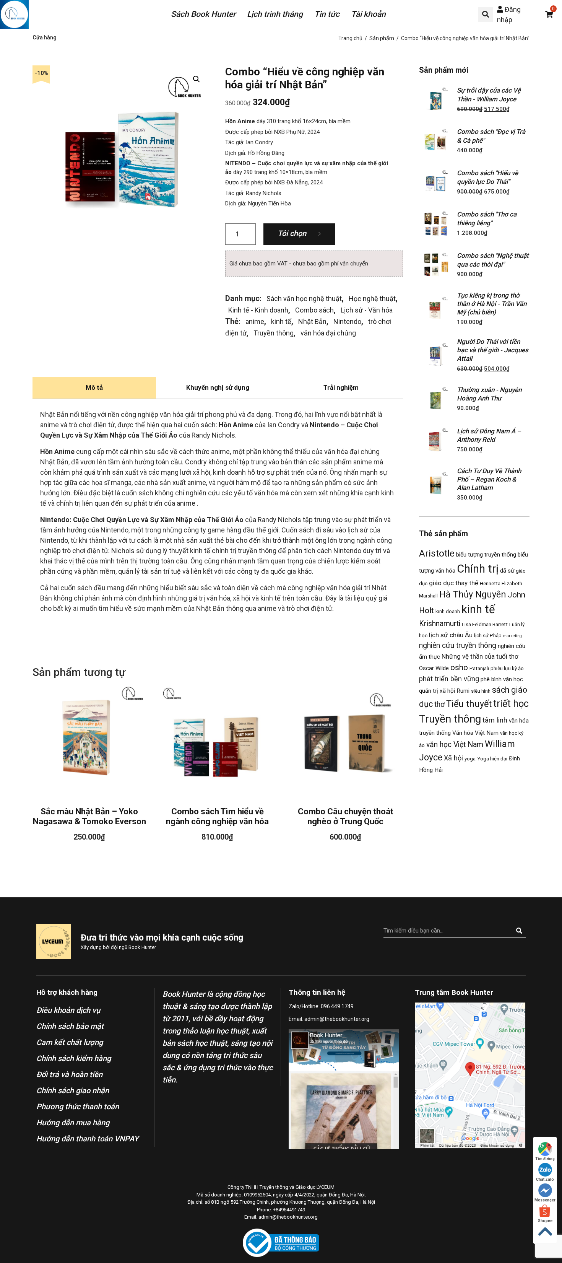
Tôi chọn (292, 233)
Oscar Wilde (434, 668)
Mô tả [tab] (94, 387)
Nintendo (347, 321)
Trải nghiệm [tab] (341, 387)
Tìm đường (545, 1159)
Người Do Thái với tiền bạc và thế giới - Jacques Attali (492, 350)
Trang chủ (350, 38)
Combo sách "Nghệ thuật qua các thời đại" (493, 260)
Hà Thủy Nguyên (472, 594)
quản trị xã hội (437, 690)
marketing (512, 635)
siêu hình (481, 691)
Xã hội (453, 758)
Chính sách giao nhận (72, 1090)
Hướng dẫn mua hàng (72, 1122)
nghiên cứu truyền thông (457, 645)
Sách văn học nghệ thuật (304, 299)
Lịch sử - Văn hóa (367, 310)
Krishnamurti (439, 623)
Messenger (545, 1200)
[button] (485, 14)
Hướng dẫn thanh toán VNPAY (87, 1138)
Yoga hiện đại (492, 759)
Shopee (545, 1221)
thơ (439, 704)
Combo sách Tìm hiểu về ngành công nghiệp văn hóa (217, 816)
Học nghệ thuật (372, 299)
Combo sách (314, 310)
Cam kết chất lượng (69, 1042)
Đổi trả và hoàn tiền (69, 1074)
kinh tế (281, 321)
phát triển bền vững (449, 679)
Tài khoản (368, 14)
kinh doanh (447, 611)
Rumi (462, 690)
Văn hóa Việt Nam (475, 732)
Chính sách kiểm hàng (73, 1058)
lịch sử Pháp (488, 635)
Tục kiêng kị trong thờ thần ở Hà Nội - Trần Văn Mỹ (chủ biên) (491, 303)
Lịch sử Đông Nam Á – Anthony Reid (489, 435)
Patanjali (479, 668)
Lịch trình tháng (275, 14)
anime (254, 321)
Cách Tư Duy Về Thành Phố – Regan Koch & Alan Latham (489, 479)
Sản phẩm (381, 38)
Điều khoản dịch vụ (68, 1010)
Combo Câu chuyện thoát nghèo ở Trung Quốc (345, 816)
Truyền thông (273, 333)
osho (459, 667)
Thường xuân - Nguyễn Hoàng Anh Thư (489, 394)
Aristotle (437, 553)
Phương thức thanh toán (77, 1106)
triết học (511, 703)
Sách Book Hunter (203, 14)
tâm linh (494, 720)
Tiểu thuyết (469, 703)
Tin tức (326, 14)
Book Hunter (142, 947)
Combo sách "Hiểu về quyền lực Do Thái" (487, 177)
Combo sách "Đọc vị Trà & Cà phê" (491, 136)
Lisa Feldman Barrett (485, 624)
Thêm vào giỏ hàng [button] (89, 734)
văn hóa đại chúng (328, 333)
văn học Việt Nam (454, 744)
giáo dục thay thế (453, 583)
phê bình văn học (502, 679)
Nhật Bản (312, 321)
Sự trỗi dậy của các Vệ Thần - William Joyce (489, 94)
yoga (470, 759)
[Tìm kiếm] (519, 930)
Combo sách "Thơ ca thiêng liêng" (487, 218)
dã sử (507, 570)
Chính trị (478, 568)
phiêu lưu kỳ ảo (507, 668)
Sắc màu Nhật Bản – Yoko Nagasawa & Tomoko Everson (89, 816)
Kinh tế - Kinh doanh (258, 310)
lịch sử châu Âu (451, 635)
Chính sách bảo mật (70, 1026)
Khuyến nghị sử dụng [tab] (217, 387)
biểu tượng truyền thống (486, 554)
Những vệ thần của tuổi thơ (480, 656)
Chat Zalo (545, 1179)
